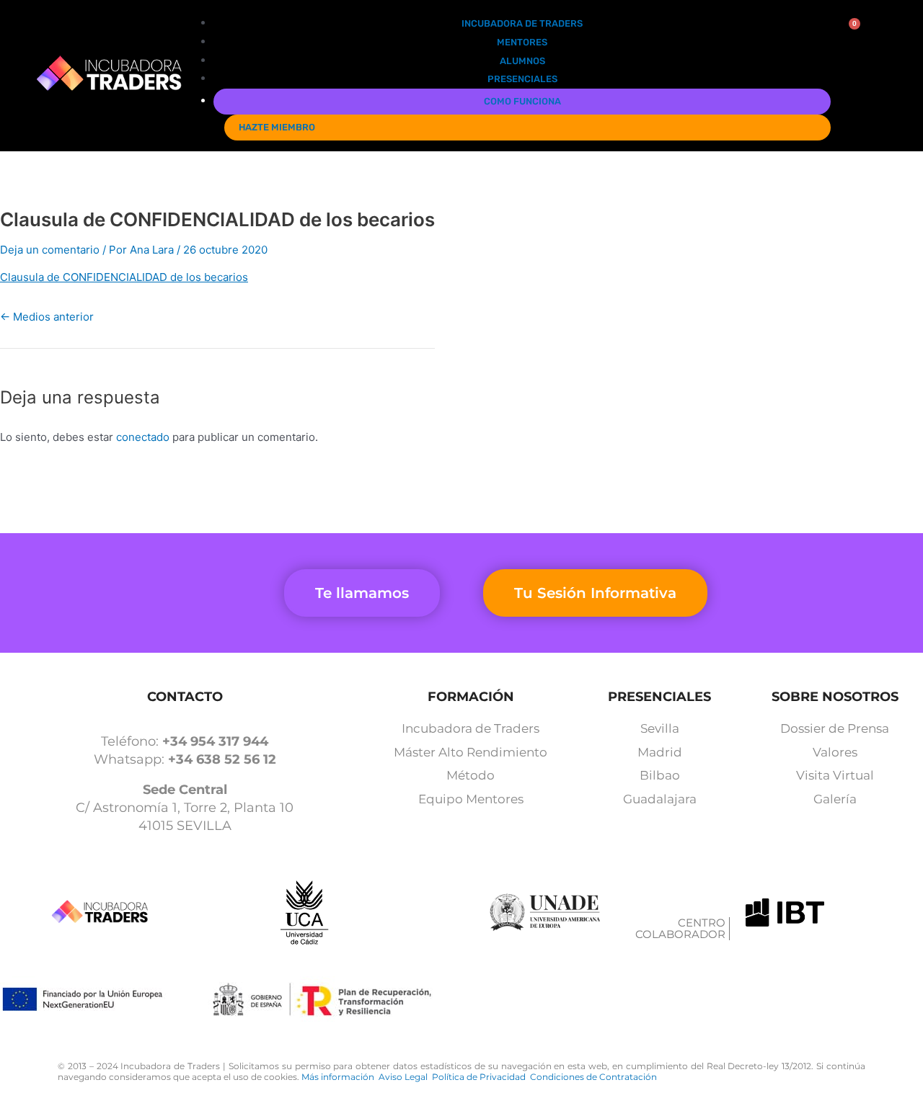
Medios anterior (47, 316)
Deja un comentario (50, 249)
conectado (142, 437)
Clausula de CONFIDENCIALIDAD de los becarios (124, 277)
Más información (340, 1076)
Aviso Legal (405, 1076)
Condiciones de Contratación (593, 1076)
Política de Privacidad (481, 1076)
